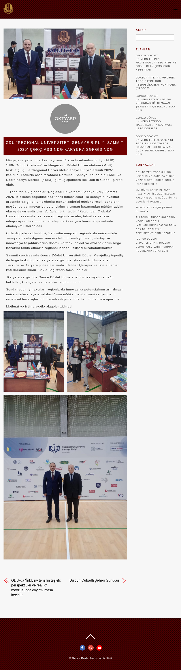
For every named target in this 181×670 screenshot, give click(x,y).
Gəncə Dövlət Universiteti (88, 658)
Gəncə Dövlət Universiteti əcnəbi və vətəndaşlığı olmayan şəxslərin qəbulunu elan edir (156, 103)
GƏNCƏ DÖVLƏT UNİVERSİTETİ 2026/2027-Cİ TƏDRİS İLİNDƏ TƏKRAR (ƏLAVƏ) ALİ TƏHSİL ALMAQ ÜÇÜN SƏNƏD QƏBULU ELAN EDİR (155, 145)
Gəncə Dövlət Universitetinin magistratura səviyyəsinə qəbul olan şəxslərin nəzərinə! (156, 62)
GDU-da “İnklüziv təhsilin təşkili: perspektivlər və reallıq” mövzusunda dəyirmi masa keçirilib (35, 587)
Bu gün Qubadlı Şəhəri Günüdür (94, 580)
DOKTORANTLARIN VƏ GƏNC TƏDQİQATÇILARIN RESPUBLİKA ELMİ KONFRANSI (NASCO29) (156, 83)
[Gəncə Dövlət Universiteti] (8, 12)
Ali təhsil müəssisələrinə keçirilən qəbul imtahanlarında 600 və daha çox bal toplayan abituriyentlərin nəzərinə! (156, 225)
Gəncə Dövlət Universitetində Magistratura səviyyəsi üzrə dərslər (154, 123)
